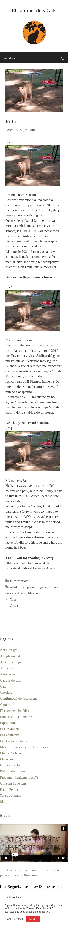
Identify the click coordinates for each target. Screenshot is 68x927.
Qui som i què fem (13, 783)
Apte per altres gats (32, 587)
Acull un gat (8, 650)
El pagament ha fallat (14, 710)
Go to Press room (27, 875)
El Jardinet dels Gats (34, 10)
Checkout (6, 692)
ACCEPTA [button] (33, 918)
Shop (3, 802)
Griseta (14, 606)
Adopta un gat (10, 656)
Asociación (7, 668)
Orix (13, 599)
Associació (7, 674)
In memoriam (19, 581)
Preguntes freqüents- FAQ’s (19, 777)
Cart (3, 686)
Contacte (6, 705)
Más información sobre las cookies (24, 747)
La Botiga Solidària (13, 741)
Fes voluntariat (10, 735)
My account (8, 759)
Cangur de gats (10, 680)
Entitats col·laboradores (16, 717)
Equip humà (8, 723)
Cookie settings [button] (14, 918)
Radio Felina (9, 789)
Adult (14, 587)
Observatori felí (10, 765)
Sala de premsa (10, 795)
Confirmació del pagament (18, 698)
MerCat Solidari (11, 753)
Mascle (33, 593)
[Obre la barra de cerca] (62, 58)
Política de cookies (13, 771)
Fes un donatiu (10, 729)
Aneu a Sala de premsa (22, 870)
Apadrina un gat (11, 662)
